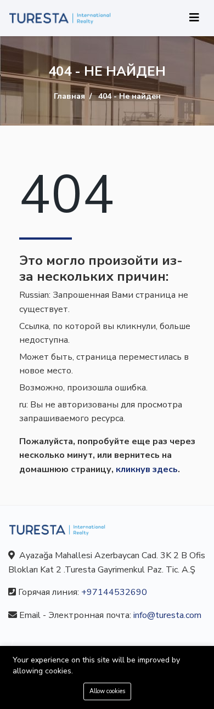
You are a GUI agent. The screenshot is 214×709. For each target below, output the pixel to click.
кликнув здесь (147, 469)
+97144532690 (114, 592)
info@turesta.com (167, 615)
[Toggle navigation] (194, 18)
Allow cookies (107, 691)
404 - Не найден (129, 96)
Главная (69, 96)
